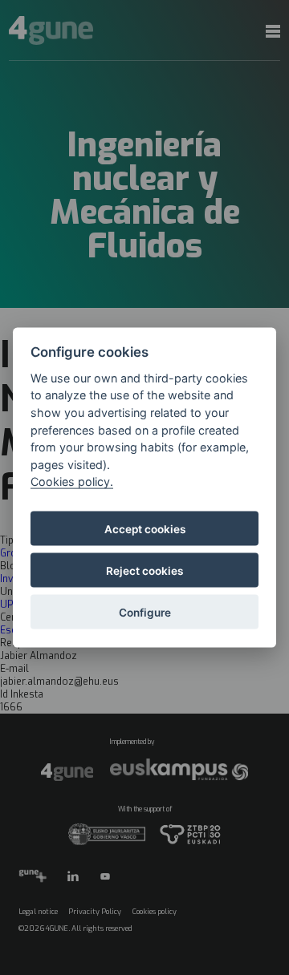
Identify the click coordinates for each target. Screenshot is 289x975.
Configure (145, 611)
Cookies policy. (72, 481)
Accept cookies (144, 528)
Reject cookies (144, 570)
